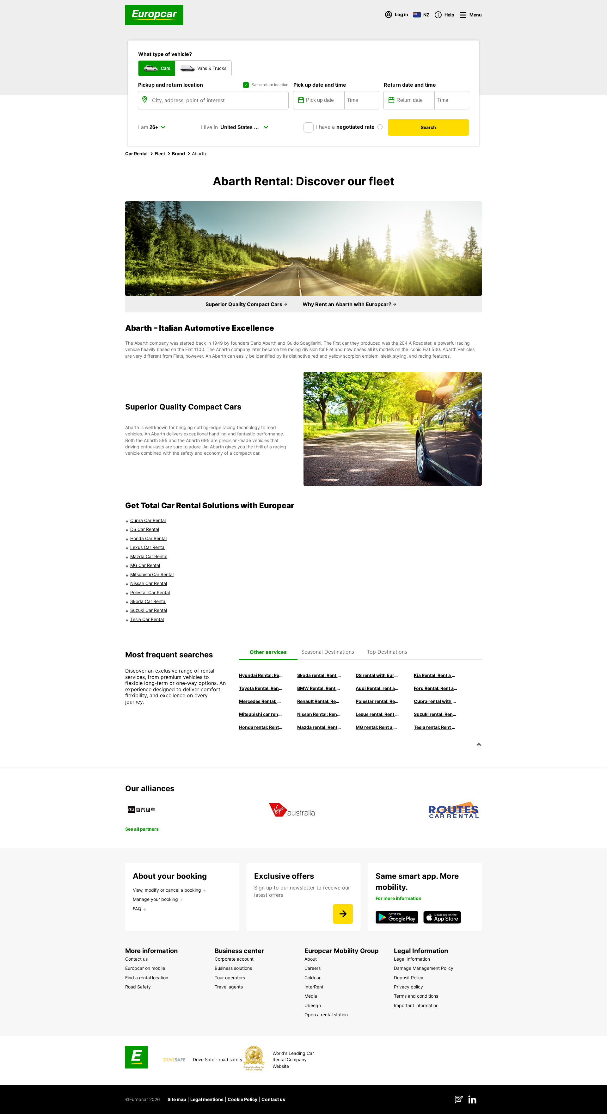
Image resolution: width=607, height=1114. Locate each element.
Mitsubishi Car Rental (152, 574)
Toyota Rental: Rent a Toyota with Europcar (261, 688)
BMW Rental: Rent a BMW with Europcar (319, 688)
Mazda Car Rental (148, 556)
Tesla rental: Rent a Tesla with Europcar (435, 727)
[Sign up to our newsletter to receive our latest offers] (343, 914)
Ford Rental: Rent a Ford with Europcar (435, 688)
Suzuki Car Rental (148, 610)
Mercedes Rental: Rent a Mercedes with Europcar (261, 701)
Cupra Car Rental (148, 520)
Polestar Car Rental (150, 592)
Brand (178, 153)
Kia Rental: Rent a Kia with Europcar (435, 675)
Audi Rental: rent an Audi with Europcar (377, 688)
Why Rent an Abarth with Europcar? (348, 304)
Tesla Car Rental (147, 619)
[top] (479, 746)
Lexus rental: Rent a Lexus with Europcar (377, 714)
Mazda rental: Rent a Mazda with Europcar (319, 727)
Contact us (273, 1099)
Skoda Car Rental (148, 601)
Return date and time (410, 85)
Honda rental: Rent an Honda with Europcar (261, 727)
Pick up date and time (319, 85)
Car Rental (136, 153)
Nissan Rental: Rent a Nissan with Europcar (319, 714)
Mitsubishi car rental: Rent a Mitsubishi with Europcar (261, 714)
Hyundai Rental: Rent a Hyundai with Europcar (261, 675)
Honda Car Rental (148, 538)
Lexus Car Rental (147, 547)
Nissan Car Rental (148, 583)
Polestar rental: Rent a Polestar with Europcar (377, 701)
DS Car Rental (144, 529)
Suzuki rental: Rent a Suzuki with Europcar (435, 714)
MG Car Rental (145, 565)
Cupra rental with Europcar (435, 701)
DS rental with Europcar (377, 675)
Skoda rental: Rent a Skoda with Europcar (319, 675)
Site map (177, 1099)
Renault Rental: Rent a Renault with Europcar (319, 701)
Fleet (160, 153)
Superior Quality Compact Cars (244, 304)
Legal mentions (207, 1099)
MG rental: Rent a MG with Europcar (377, 727)
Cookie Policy (242, 1099)
